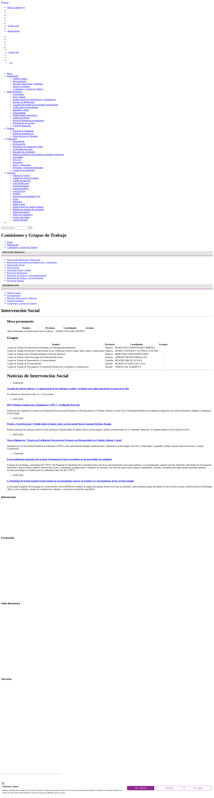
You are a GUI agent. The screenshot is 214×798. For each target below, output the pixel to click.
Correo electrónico (21, 217)
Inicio (9, 73)
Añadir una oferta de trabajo (26, 178)
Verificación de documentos (25, 107)
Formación (12, 139)
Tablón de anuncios (22, 180)
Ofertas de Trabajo (21, 175)
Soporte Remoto (20, 220)
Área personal (19, 112)
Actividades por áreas (23, 149)
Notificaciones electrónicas (25, 115)
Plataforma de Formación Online (28, 146)
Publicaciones (19, 204)
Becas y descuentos (22, 165)
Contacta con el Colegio (12, 673)
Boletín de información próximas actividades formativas (38, 154)
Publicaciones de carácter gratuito (28, 207)
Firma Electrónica (21, 186)
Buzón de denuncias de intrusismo (28, 120)
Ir (30, 228)
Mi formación (19, 144)
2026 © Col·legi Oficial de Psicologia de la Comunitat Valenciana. (31, 773)
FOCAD (17, 159)
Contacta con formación (24, 170)
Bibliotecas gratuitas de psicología (28, 209)
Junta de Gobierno (21, 86)
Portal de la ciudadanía (23, 131)
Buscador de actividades (24, 152)
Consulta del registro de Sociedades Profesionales (35, 105)
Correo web (13, 26)
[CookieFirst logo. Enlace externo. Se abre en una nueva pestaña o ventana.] (3, 783)
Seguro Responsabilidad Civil (26, 196)
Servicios (11, 173)
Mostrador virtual (21, 110)
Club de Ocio (19, 191)
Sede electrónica (14, 91)
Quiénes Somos (20, 78)
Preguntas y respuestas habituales (28, 167)
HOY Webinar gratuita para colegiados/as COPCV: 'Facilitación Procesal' (43, 405)
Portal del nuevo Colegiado (25, 136)
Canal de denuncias (22, 125)
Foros (15, 199)
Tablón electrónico (21, 118)
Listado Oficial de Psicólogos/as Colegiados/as (34, 99)
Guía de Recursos (21, 183)
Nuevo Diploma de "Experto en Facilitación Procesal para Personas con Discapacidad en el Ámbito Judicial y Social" (64, 440)
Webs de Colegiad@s (23, 214)
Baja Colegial (19, 97)
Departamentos (20, 81)
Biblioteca (17, 201)
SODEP (16, 194)
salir (11, 63)
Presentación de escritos (24, 123)
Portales (10, 128)
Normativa (18, 162)
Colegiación (18, 94)
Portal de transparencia (23, 133)
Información (12, 76)
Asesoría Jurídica (21, 188)
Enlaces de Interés (21, 212)
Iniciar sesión (14, 31)
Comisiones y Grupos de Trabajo (28, 89)
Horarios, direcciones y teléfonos (28, 84)
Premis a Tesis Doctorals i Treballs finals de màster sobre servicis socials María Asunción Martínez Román (59, 424)
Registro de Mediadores (24, 102)
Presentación (18, 141)
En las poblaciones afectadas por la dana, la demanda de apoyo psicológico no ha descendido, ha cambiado (59, 459)
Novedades (18, 157)
